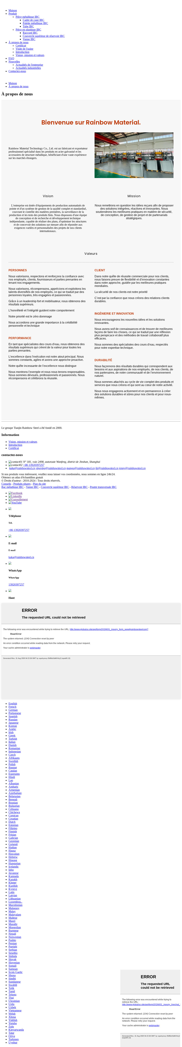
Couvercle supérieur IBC (55, 487)
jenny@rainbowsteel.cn (132, 468)
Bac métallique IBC (12, 487)
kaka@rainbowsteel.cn (22, 468)
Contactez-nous (17, 71)
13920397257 (16, 584)
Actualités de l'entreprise (29, 64)
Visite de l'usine (24, 48)
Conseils (6, 483)
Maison (13, 10)
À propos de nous (18, 42)
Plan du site (39, 483)
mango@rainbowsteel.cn (80, 468)
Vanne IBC (29, 39)
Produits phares (22, 483)
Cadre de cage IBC (33, 19)
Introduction (22, 51)
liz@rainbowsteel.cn (106, 468)
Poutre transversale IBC (103, 487)
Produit (13, 13)
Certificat (21, 45)
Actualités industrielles (28, 67)
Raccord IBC (30, 32)
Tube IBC (28, 26)
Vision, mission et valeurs (30, 55)
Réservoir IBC (79, 487)
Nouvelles (14, 61)
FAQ (11, 58)
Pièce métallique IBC (27, 16)
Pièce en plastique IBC (28, 29)
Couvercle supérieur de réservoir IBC (44, 35)
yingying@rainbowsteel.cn (51, 468)
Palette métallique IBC (35, 23)
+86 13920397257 (33, 464)
